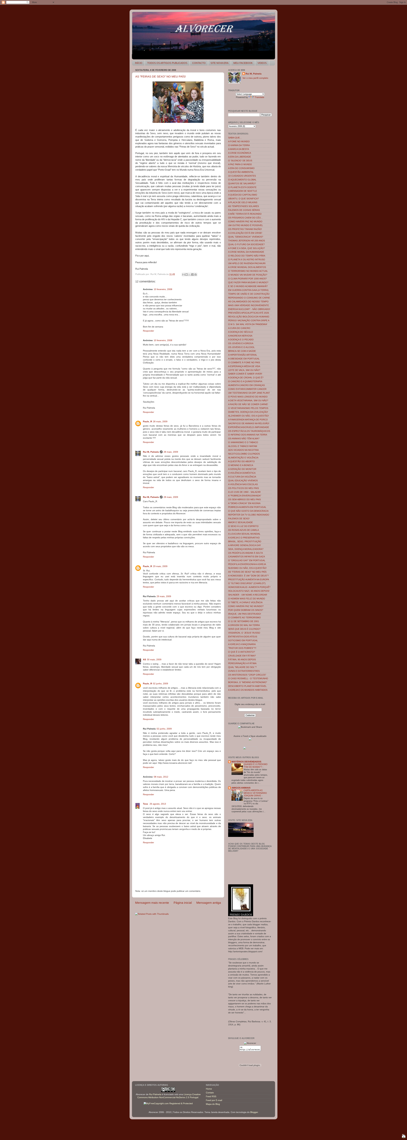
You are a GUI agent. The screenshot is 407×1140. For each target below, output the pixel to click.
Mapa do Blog (213, 1104)
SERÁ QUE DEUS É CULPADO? (244, 629)
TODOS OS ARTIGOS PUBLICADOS (167, 63)
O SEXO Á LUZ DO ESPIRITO (243, 526)
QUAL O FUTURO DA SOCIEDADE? (246, 244)
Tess (146, 804)
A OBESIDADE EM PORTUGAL (244, 359)
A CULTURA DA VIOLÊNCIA (242, 477)
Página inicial (183, 902)
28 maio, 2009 (160, 421)
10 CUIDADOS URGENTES (242, 176)
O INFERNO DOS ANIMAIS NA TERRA (247, 435)
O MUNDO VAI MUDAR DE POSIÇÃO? (247, 275)
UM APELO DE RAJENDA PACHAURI (247, 263)
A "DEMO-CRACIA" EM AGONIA (244, 503)
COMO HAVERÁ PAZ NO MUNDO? (246, 606)
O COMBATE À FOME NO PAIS (244, 362)
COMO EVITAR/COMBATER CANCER (247, 389)
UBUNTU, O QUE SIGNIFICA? (243, 198)
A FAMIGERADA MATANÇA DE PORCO (248, 419)
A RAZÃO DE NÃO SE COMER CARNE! (248, 404)
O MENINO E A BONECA (240, 465)
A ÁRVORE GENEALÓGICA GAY (244, 545)
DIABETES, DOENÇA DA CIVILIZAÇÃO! (248, 412)
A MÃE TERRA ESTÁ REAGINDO (245, 214)
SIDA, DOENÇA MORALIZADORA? (245, 549)
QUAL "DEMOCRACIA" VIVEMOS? (245, 237)
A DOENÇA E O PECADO (241, 339)
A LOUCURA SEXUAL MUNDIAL (244, 534)
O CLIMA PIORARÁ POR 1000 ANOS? (247, 278)
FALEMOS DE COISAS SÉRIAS (244, 210)
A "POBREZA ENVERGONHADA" (244, 496)
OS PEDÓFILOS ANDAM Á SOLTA (245, 553)
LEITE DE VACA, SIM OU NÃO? (244, 370)
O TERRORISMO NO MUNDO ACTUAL (248, 271)
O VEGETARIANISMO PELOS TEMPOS (248, 408)
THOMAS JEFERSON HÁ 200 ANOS (246, 240)
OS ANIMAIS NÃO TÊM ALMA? (243, 438)
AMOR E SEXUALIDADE (240, 522)
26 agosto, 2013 (158, 804)
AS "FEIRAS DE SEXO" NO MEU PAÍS (247, 572)
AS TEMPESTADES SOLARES (243, 206)
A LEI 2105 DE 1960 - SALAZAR (244, 492)
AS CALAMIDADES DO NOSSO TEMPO (248, 301)
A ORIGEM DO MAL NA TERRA (244, 625)
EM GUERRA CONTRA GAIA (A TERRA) (248, 290)
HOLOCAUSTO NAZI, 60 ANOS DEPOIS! (248, 591)
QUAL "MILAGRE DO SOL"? (242, 667)
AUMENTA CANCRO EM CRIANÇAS (246, 385)
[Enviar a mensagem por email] (183, 274)
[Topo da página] (403, 1136)
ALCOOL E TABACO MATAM (242, 446)
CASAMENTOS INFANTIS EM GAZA (246, 556)
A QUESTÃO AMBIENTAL (241, 172)
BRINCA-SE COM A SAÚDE (242, 351)
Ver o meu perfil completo (255, 78)
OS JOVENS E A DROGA (240, 343)
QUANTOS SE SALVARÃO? (242, 183)
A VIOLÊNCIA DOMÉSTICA (241, 473)
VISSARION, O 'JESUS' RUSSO (244, 633)
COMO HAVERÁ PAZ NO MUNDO (245, 221)
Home (209, 1089)
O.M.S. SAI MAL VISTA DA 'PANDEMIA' (247, 324)
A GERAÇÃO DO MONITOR (242, 469)
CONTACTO (199, 63)
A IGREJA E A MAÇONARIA (242, 644)
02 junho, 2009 (160, 683)
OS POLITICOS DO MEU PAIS (243, 488)
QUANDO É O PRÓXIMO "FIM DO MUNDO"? (255, 765)
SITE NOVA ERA (219, 63)
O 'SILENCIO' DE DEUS (240, 160)
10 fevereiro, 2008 (163, 289)
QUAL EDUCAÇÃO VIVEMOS (243, 480)
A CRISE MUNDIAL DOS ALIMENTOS (247, 267)
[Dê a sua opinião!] (186, 274)
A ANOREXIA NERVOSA (240, 336)
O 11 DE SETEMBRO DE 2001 (243, 621)
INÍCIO (138, 63)
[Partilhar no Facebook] (192, 274)
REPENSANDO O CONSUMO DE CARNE (249, 298)
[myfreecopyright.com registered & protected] (168, 1103)
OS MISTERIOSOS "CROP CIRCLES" (247, 675)
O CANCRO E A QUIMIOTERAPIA (245, 381)
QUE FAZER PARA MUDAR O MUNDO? (248, 282)
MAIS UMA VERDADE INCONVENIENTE (248, 305)
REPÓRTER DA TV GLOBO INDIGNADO (248, 515)
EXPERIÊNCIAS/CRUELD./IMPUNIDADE (248, 427)
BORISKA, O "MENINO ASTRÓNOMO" (247, 682)
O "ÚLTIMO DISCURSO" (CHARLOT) (247, 583)
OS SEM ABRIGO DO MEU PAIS (244, 499)
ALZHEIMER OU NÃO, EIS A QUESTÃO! (248, 416)
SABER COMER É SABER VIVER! (245, 374)
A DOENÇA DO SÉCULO (240, 332)
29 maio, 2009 (160, 566)
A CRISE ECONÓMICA (239, 153)
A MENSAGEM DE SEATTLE (242, 191)
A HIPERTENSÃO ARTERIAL (242, 355)
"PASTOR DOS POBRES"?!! (242, 648)
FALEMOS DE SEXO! (239, 518)
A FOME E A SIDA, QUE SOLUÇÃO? (246, 248)
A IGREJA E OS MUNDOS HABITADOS (247, 690)
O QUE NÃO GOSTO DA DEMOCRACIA (248, 511)
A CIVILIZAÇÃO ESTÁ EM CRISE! (245, 233)
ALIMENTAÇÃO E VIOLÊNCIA (243, 457)
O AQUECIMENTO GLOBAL (242, 180)
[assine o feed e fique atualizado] (250, 739)
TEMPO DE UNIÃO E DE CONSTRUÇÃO (248, 294)
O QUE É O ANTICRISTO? (241, 652)
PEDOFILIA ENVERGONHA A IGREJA (247, 564)
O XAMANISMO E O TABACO (243, 442)
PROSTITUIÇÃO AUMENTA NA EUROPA (248, 579)
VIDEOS (262, 63)
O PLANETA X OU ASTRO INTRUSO (246, 259)
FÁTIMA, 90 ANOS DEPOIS (242, 659)
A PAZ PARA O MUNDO (240, 164)
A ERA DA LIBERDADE (239, 157)
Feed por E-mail (214, 1100)
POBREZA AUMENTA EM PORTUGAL (247, 507)
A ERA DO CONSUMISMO (241, 168)
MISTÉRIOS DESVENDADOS (246, 762)
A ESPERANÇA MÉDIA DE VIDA (244, 366)
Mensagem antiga (208, 902)
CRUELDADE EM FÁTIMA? (242, 656)
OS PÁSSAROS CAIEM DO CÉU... (245, 218)
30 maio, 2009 (154, 659)
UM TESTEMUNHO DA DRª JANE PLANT (249, 393)
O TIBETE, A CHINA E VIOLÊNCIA (245, 602)
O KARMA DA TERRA (239, 145)
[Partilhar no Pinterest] (195, 274)
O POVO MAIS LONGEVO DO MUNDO (248, 397)
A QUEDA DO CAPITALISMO (242, 195)
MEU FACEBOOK (243, 63)
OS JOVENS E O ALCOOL (241, 347)
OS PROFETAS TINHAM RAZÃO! (245, 229)
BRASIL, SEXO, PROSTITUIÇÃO (244, 541)
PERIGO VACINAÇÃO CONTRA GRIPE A (248, 320)
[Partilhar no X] (189, 274)
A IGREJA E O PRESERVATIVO (244, 538)
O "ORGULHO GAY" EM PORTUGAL (246, 560)
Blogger (254, 1112)
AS (144, 659)
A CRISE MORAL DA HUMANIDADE (246, 252)
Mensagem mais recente (152, 902)
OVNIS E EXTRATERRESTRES (244, 671)
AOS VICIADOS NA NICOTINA (243, 450)
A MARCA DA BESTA (238, 149)
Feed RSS (211, 1096)
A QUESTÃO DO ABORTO (241, 461)
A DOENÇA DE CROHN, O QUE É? (245, 377)
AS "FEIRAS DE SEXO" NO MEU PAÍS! (160, 76)
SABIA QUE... (235, 138)
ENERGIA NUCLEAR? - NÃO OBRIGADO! (249, 309)
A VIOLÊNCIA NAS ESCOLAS (243, 484)
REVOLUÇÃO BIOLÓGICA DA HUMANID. (249, 317)
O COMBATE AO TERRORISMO (244, 617)
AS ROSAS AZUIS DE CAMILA (243, 530)
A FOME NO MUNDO (239, 141)
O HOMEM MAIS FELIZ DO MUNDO (246, 598)
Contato (210, 1092)
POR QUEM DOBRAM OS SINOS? (245, 610)
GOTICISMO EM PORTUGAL (243, 640)
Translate (259, 97)
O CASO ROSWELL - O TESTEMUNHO (248, 678)
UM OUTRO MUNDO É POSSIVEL (245, 225)
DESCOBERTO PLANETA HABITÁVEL (247, 686)
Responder (148, 331)
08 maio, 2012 (161, 777)
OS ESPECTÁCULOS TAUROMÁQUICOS (249, 431)
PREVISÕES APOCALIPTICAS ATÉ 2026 (248, 313)
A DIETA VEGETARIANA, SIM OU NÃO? (248, 400)
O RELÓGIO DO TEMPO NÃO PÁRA (246, 256)
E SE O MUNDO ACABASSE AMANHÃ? (248, 286)
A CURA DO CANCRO (239, 328)
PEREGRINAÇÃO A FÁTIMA (242, 663)
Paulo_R (147, 421)
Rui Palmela (155, 1094)
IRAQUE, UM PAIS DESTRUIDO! (244, 614)
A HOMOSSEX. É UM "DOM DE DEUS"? (248, 576)
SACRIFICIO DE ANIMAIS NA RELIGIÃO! (248, 423)
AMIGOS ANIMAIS (240, 788)
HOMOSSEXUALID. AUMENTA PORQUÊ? (249, 587)
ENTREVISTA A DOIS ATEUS (242, 636)
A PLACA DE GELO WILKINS (242, 202)
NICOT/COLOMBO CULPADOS (244, 454)
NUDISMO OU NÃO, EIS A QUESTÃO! (247, 568)
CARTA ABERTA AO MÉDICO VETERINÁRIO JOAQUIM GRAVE (255, 793)
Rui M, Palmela (151, 452)
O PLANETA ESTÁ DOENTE (242, 187)
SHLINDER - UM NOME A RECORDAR (247, 595)
